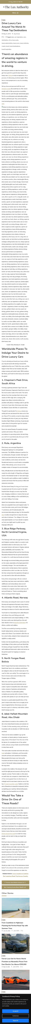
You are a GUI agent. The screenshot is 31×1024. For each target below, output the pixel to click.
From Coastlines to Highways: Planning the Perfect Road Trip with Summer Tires (15, 925)
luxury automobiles (7, 43)
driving (19, 411)
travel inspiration (6, 49)
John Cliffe (16, 930)
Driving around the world (8, 833)
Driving (10, 75)
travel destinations (15, 46)
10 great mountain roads (11, 784)
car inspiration (18, 37)
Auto (3, 20)
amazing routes (6, 89)
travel (7, 46)
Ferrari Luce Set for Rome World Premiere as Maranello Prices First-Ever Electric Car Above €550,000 (15, 961)
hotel (3, 753)
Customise (15, 1016)
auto (12, 37)
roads (3, 46)
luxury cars (16, 43)
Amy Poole (17, 34)
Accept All (15, 1011)
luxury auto (15, 40)
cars (24, 37)
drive (10, 40)
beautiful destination (20, 622)
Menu (14, 13)
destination (5, 40)
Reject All (15, 1020)
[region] (15, 1009)
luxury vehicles (24, 43)
